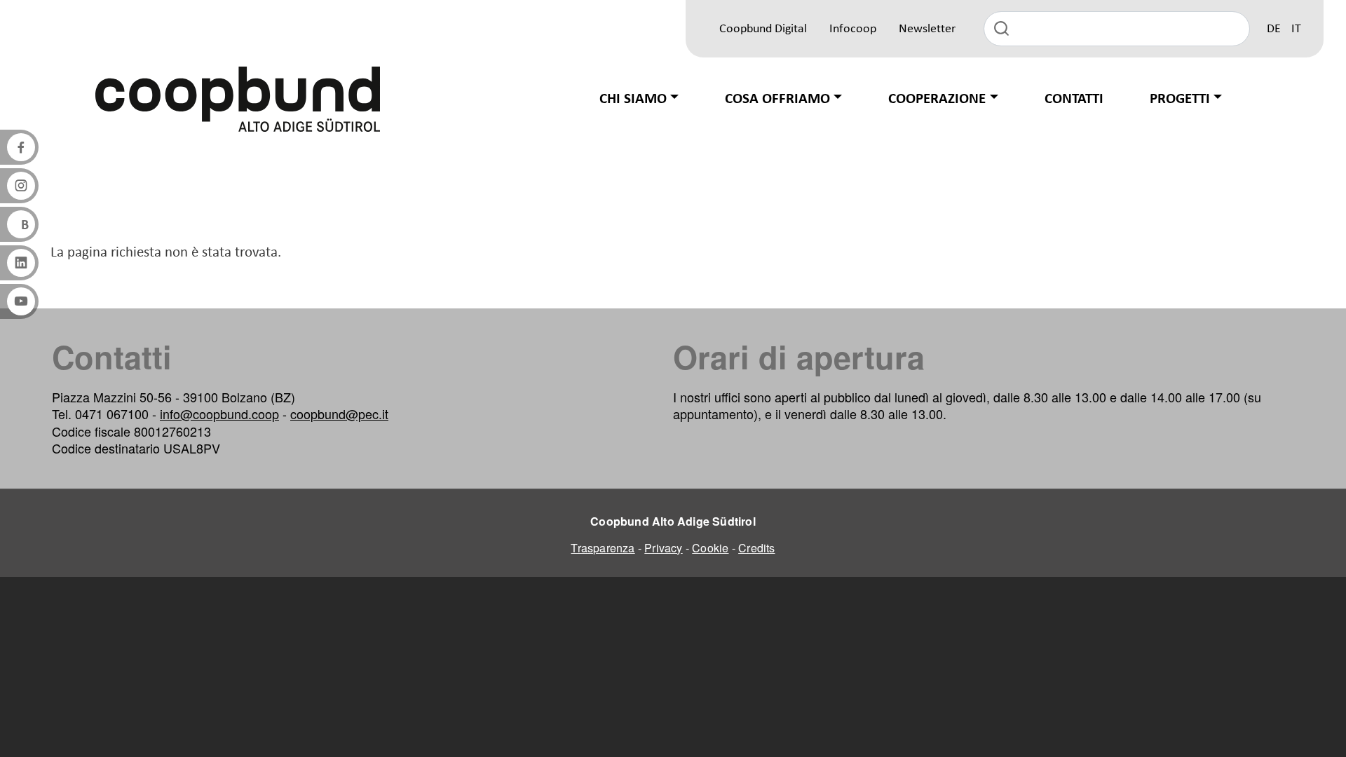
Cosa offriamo (777, 99)
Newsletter (927, 29)
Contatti (1074, 99)
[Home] (237, 99)
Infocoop (852, 29)
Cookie (710, 548)
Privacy (663, 548)
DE (1274, 29)
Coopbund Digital (763, 29)
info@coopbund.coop (219, 413)
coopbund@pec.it (339, 413)
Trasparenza (602, 548)
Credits (756, 548)
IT (1296, 29)
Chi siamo (633, 99)
